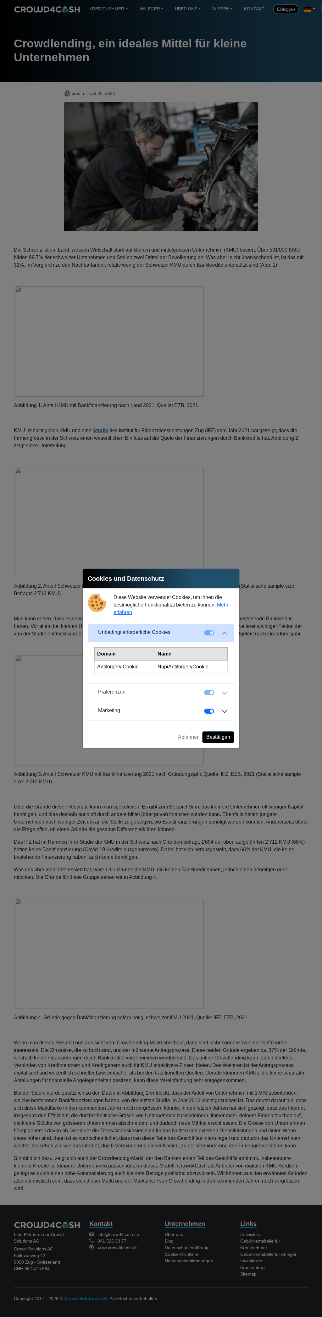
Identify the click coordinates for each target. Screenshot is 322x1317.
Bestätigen (218, 737)
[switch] (209, 711)
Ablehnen (189, 737)
